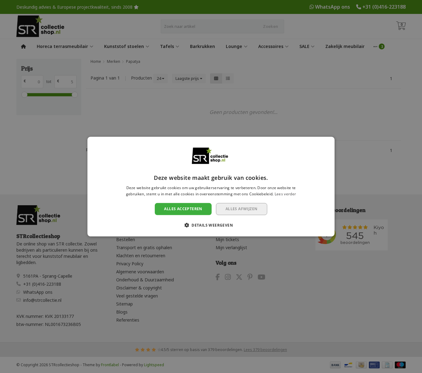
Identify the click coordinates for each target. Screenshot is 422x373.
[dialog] (211, 186)
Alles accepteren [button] (183, 208)
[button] (211, 225)
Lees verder (285, 193)
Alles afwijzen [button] (242, 208)
